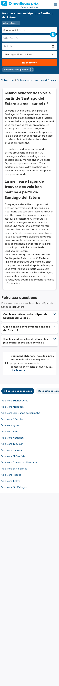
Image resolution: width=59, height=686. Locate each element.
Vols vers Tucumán (12, 443)
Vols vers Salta (9, 431)
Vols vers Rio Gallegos (14, 487)
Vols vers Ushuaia (11, 450)
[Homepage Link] (20, 3)
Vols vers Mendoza (12, 406)
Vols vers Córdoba (12, 419)
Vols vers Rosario (11, 474)
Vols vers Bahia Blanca (14, 468)
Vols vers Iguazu (10, 425)
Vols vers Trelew (10, 481)
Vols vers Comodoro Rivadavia (19, 462)
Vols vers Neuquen (12, 437)
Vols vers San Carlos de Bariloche (20, 412)
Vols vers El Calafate (13, 456)
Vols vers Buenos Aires (14, 400)
